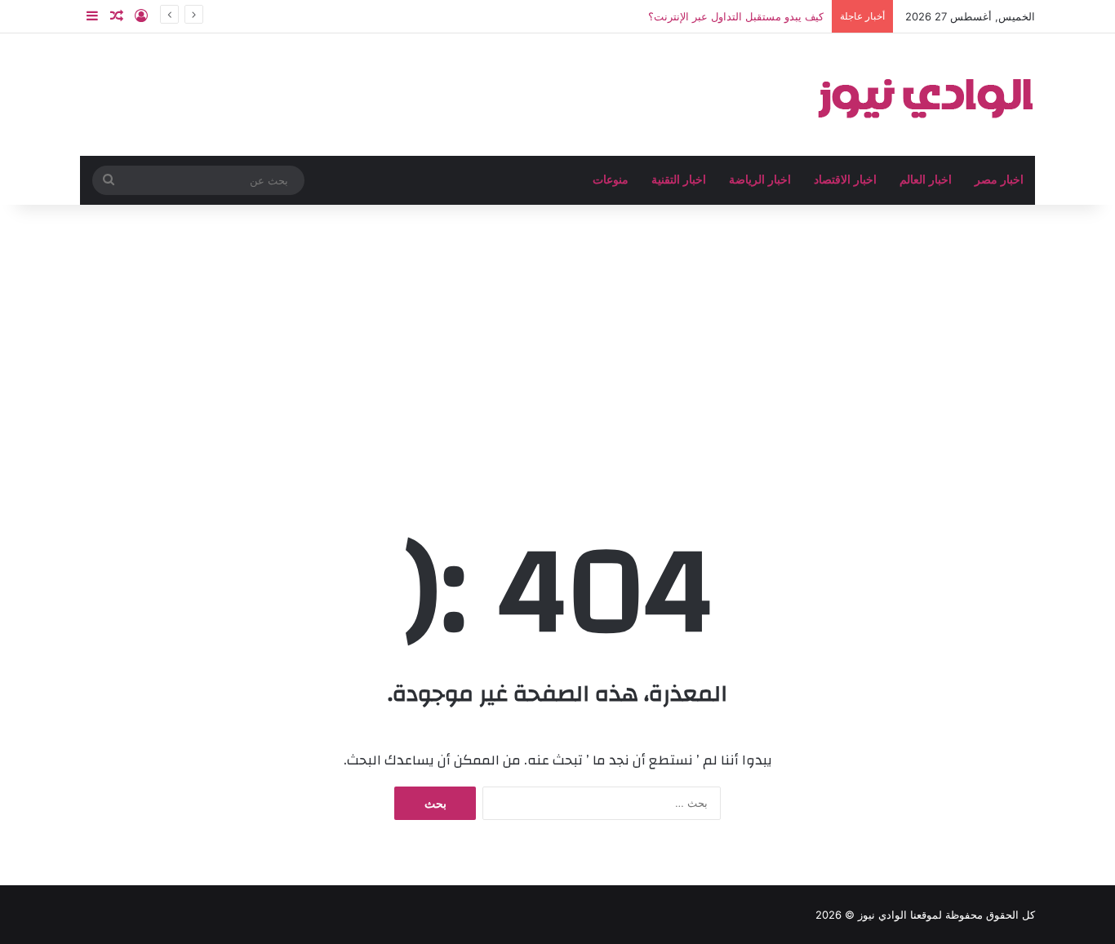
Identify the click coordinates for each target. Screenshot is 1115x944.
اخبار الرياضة (760, 180)
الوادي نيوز (882, 914)
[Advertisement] (557, 343)
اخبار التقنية (678, 180)
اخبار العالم (926, 180)
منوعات (611, 180)
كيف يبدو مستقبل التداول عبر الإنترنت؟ (736, 16)
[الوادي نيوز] (925, 94)
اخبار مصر (999, 180)
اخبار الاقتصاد (845, 180)
